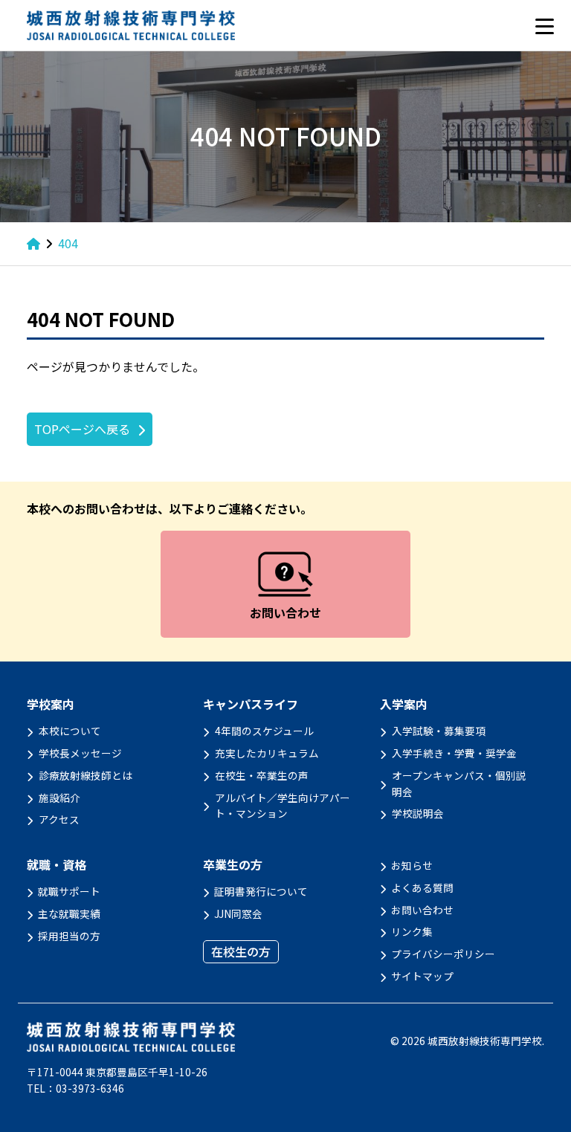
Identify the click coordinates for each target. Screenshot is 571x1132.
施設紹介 (59, 797)
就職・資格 (56, 865)
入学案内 (404, 704)
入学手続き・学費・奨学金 (454, 752)
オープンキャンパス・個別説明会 (459, 783)
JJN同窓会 (238, 913)
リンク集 (412, 931)
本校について (70, 730)
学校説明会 (418, 813)
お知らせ (412, 865)
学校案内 (50, 704)
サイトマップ (422, 975)
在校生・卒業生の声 (262, 775)
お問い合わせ (422, 909)
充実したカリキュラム (267, 752)
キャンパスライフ (250, 704)
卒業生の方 (232, 865)
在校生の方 (241, 951)
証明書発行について (261, 891)
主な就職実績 (69, 913)
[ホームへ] (33, 243)
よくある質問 (422, 887)
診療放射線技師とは (85, 775)
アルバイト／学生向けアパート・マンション (282, 805)
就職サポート (69, 891)
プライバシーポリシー (443, 953)
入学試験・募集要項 (438, 730)
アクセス (59, 819)
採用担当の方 (69, 935)
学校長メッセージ (80, 752)
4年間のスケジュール (264, 730)
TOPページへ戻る (82, 429)
